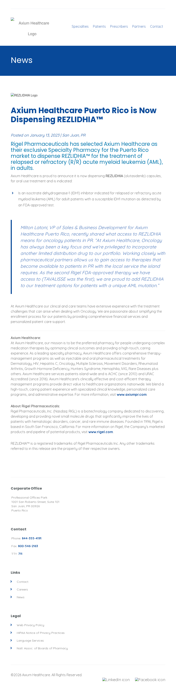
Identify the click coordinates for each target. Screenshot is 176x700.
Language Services (30, 640)
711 (20, 554)
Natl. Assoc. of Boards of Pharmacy (42, 648)
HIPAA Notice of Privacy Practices (41, 633)
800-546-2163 (28, 546)
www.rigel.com (100, 432)
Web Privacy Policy (30, 625)
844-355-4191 (31, 538)
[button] (80, 56)
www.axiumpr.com (132, 394)
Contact (22, 582)
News (20, 597)
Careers (22, 589)
